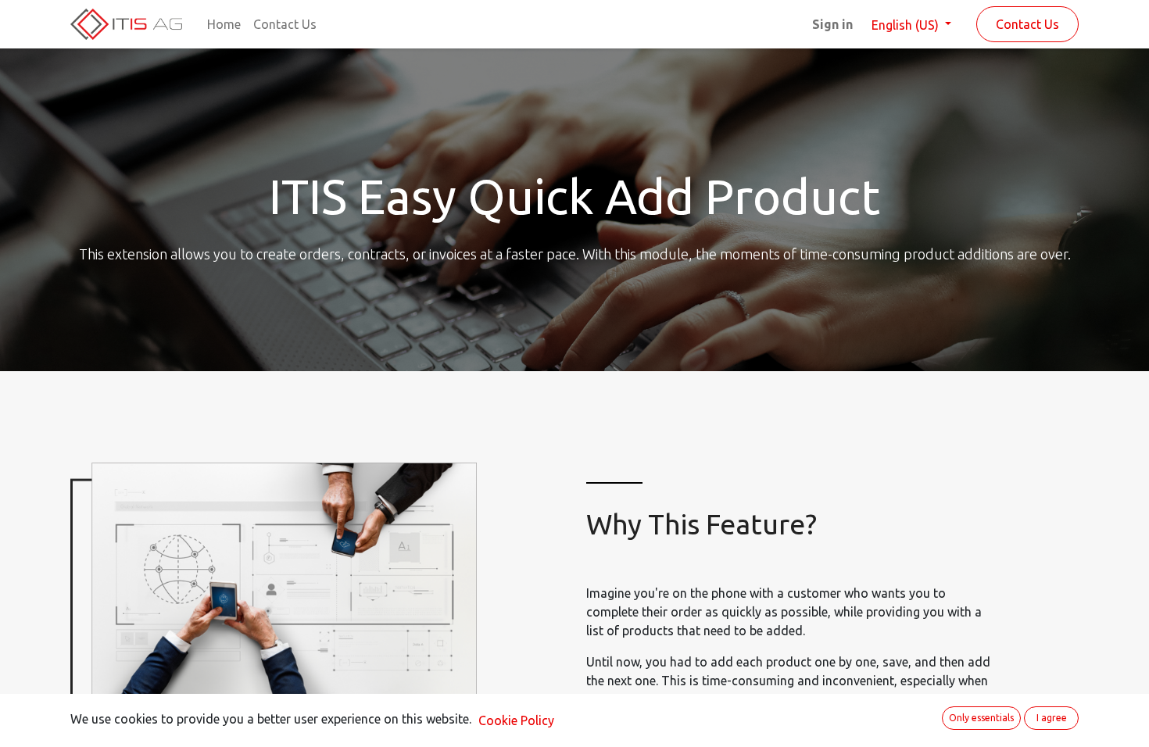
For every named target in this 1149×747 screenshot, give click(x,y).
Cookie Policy (516, 720)
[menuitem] (224, 24)
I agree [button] (1051, 718)
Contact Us (1027, 24)
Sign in (832, 24)
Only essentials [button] (981, 718)
